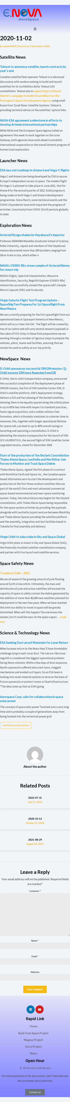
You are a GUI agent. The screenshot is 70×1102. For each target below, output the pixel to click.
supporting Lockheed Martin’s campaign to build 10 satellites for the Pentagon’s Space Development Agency (30, 95)
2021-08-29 (35, 839)
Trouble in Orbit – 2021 (15, 573)
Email (35, 956)
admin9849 (9, 46)
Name (35, 940)
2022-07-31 (35, 797)
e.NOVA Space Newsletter (15, 725)
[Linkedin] (31, 1009)
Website (35, 972)
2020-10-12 (35, 818)
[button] (35, 29)
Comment (35, 891)
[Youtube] (39, 1009)
